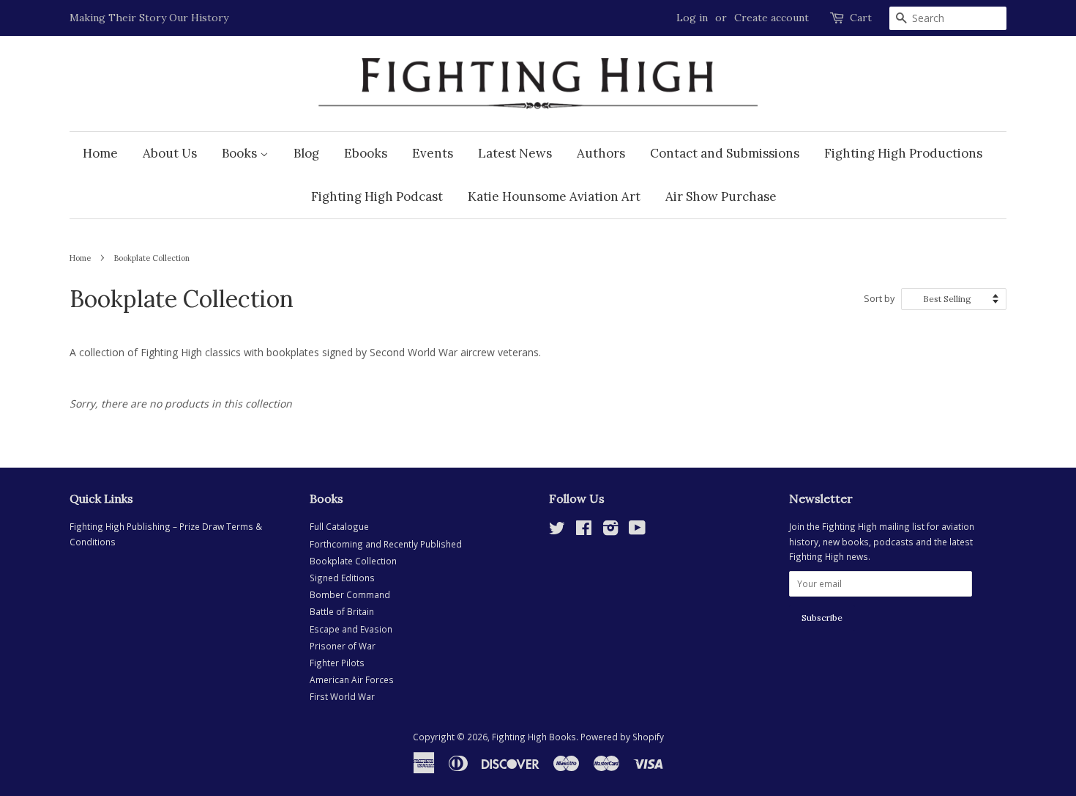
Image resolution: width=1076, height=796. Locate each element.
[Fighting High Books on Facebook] (583, 531)
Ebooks (365, 153)
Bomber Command (350, 594)
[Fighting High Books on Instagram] (610, 531)
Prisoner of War (343, 646)
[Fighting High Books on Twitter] (557, 531)
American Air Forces (352, 679)
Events (432, 153)
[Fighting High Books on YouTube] (637, 531)
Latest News (515, 153)
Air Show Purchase (721, 196)
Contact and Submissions (724, 153)
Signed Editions (342, 577)
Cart (861, 17)
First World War (342, 696)
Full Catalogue (339, 526)
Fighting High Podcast (377, 196)
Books (241, 153)
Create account (771, 17)
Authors (601, 153)
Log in (692, 17)
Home (100, 153)
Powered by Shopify (622, 736)
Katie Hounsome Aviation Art (554, 196)
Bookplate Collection (353, 561)
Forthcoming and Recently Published (386, 544)
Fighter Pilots (337, 662)
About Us (170, 153)
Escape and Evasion (351, 629)
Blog (306, 153)
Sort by (879, 298)
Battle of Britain (342, 611)
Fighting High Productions (903, 153)
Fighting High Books (534, 736)
